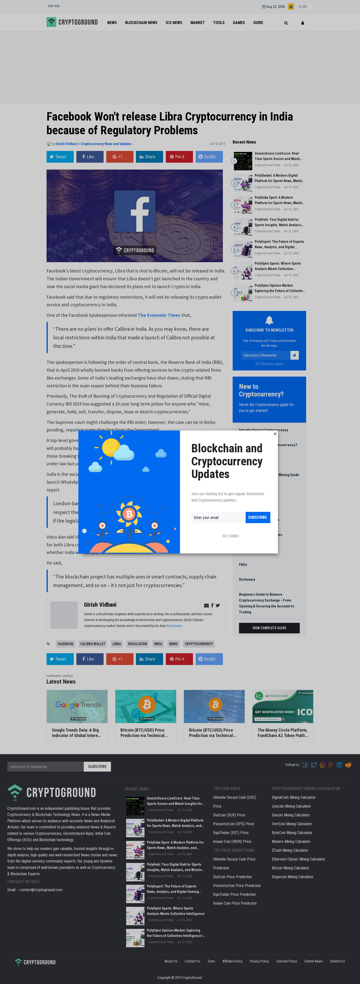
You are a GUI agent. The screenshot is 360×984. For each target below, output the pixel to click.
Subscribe (257, 517)
